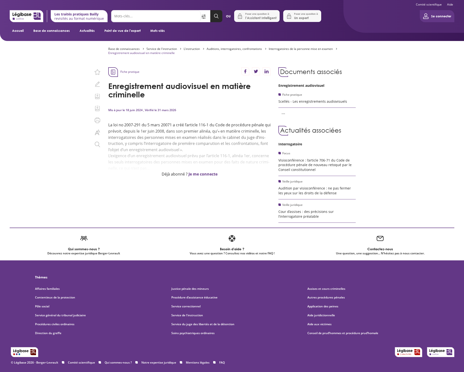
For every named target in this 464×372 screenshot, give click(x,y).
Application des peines (322, 306)
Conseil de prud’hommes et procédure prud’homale (343, 333)
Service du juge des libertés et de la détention (202, 324)
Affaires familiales (47, 289)
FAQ (222, 362)
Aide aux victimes (319, 324)
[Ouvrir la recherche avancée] (205, 16)
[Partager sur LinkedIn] (266, 71)
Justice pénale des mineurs (190, 289)
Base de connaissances (51, 31)
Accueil (18, 31)
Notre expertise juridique (158, 362)
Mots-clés (157, 31)
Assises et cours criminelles (326, 289)
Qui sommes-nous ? (118, 362)
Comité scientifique (429, 4)
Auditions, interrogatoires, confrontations (234, 49)
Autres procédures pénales (326, 297)
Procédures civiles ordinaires (54, 324)
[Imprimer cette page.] (97, 120)
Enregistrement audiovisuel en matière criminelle (141, 53)
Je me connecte (203, 174)
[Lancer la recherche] (216, 16)
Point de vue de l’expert (122, 31)
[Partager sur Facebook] (245, 71)
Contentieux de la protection (55, 297)
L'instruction (192, 49)
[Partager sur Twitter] (256, 71)
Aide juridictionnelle (321, 315)
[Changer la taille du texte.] (97, 132)
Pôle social (42, 306)
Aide (450, 4)
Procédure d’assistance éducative (194, 297)
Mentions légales (198, 362)
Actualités (87, 31)
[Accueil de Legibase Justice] (26, 16)
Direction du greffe (48, 333)
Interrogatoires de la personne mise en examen (301, 49)
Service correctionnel (186, 306)
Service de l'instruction (161, 49)
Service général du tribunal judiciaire (60, 315)
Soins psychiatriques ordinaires (193, 333)
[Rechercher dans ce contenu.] (97, 144)
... (283, 112)
